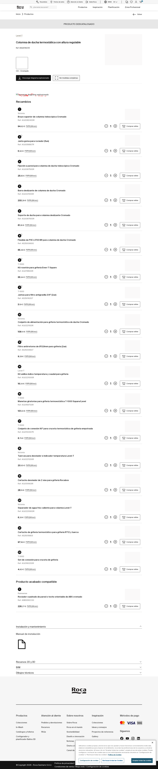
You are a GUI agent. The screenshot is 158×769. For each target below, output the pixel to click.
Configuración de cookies (97, 767)
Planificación (113, 7)
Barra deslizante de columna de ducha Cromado (41, 190)
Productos (82, 7)
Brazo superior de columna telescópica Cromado (42, 117)
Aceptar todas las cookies (142, 760)
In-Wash (19, 727)
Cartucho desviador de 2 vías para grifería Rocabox (43, 480)
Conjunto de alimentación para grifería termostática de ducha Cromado (53, 322)
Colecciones (21, 723)
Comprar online (132, 126)
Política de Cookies (114, 755)
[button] (31, 7)
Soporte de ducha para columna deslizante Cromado (44, 215)
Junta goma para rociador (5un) (33, 141)
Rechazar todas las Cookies (112, 760)
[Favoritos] (131, 2)
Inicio (18, 14)
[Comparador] (126, 2)
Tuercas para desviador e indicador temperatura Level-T (46, 456)
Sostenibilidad (73, 732)
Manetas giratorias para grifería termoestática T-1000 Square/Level (52, 401)
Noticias (70, 741)
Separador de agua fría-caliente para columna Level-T (45, 508)
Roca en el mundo (74, 727)
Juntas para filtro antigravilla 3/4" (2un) (37, 295)
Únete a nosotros (74, 746)
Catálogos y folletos (25, 732)
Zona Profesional (132, 7)
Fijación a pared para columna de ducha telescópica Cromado (48, 166)
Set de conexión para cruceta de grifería (38, 560)
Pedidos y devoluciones (51, 723)
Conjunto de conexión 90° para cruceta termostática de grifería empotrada (55, 428)
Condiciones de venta (64, 767)
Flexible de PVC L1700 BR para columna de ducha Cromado (47, 240)
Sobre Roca (72, 723)
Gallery (95, 736)
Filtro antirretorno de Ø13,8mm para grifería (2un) (42, 346)
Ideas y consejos (99, 727)
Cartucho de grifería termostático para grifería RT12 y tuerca (48, 532)
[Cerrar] (152, 742)
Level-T (19, 36)
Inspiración (97, 7)
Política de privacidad (64, 763)
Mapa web (80, 767)
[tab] (79, 627)
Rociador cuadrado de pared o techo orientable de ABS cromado (50, 597)
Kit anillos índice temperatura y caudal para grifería (43, 374)
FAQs (43, 732)
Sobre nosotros (75, 715)
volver (139, 14)
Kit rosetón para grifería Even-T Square (37, 267)
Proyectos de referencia (102, 732)
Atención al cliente (51, 715)
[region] (115, 752)
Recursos (45, 727)
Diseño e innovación (75, 736)
